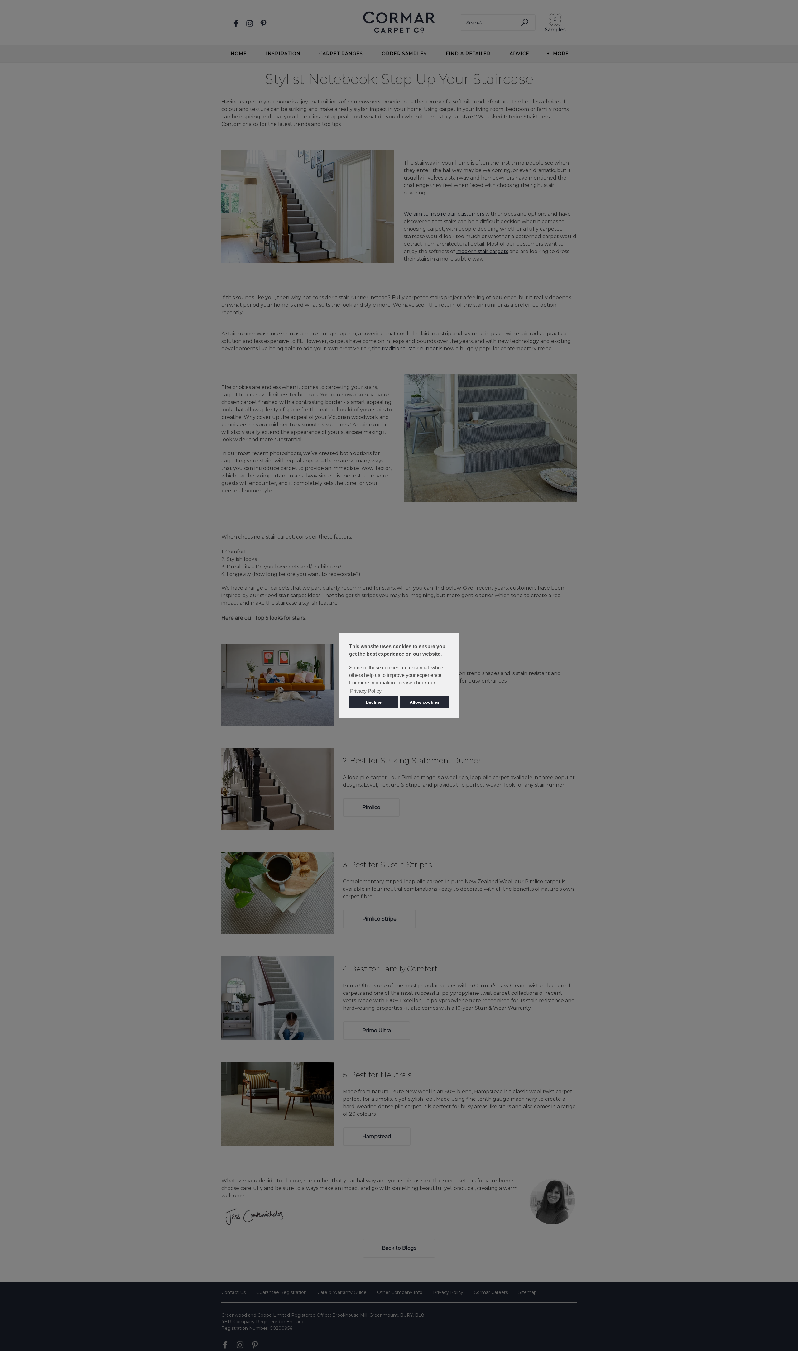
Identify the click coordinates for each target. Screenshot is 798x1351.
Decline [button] (374, 702)
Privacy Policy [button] (366, 691)
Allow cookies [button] (425, 702)
